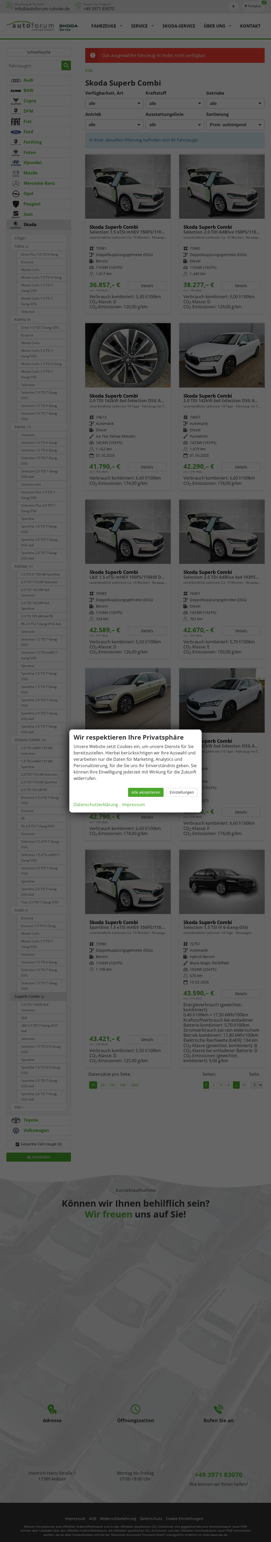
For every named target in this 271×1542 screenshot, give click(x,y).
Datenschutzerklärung (96, 804)
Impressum (133, 804)
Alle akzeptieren (146, 792)
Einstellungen (182, 792)
